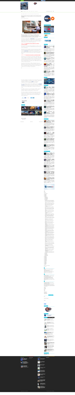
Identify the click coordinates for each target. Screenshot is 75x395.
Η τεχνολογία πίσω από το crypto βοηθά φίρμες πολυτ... (49, 237)
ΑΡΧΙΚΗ (22, 11)
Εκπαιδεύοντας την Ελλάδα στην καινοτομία (48, 239)
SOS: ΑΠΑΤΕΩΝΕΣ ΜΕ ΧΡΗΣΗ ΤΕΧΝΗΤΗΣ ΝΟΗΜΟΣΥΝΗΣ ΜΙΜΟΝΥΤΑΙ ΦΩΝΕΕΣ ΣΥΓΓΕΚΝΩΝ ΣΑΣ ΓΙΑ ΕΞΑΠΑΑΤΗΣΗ (25, 362)
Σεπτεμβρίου (46, 198)
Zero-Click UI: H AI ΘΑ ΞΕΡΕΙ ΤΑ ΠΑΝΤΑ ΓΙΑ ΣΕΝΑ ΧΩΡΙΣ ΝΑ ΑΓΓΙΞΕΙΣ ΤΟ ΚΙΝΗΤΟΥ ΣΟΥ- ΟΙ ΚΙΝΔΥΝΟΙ (50, 101)
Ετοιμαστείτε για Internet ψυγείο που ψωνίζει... (42, 364)
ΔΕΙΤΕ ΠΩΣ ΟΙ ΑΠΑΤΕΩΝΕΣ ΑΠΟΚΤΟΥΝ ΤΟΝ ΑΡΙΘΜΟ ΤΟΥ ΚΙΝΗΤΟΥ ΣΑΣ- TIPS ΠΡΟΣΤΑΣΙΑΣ (42, 380)
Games (31, 11)
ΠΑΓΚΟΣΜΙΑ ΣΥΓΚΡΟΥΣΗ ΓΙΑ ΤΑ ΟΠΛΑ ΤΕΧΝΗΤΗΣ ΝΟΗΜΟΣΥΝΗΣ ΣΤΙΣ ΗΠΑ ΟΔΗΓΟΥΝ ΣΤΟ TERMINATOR (50, 172)
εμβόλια (32, 81)
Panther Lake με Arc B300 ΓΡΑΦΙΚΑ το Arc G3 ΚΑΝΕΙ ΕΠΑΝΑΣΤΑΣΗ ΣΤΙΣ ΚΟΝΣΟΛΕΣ (50, 47)
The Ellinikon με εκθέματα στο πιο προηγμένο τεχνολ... (49, 214)
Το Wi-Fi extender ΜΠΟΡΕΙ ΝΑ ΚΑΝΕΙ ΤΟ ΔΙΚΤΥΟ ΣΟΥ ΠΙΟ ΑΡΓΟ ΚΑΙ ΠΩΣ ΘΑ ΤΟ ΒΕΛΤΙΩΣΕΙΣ (50, 145)
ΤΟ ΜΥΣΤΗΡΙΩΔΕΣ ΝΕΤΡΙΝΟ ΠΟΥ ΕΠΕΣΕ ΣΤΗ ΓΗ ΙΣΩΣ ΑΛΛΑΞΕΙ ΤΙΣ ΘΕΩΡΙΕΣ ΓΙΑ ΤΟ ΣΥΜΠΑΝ (50, 178)
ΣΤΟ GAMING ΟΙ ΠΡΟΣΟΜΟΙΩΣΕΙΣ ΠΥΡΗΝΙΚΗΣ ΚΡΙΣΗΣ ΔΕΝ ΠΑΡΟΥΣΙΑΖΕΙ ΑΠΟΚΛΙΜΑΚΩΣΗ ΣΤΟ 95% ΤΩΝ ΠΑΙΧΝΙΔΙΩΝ (49, 65)
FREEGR (27, 11)
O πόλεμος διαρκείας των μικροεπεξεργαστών (49, 219)
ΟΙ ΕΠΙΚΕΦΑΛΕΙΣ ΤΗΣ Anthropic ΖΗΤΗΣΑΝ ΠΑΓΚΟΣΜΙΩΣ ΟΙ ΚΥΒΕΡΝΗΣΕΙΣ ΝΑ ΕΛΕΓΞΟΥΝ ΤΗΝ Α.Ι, (49, 112)
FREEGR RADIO (24, 11)
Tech (33, 11)
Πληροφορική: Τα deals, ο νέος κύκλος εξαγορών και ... (49, 232)
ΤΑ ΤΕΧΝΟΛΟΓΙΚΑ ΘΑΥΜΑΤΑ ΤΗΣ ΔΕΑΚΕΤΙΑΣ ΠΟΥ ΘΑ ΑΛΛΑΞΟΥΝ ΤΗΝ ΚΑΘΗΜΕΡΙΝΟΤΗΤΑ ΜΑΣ (42, 387)
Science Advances (32, 38)
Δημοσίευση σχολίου (23, 119)
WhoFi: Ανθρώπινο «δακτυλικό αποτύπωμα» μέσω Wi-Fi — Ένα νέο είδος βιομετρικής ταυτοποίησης (49, 276)
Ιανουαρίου (46, 255)
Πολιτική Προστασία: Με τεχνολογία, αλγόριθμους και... (49, 200)
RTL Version (45, 192)
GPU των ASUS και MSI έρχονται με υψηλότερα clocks (42, 362)
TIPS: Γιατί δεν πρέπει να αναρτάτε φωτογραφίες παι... (49, 227)
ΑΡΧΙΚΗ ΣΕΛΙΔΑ (45, 293)
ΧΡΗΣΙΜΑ (29, 11)
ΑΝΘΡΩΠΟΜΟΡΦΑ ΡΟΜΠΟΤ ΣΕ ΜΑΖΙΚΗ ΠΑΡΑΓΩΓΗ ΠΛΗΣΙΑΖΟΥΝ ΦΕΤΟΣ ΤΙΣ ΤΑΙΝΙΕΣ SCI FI (50, 160)
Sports (44, 289)
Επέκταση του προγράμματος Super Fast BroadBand (49, 230)
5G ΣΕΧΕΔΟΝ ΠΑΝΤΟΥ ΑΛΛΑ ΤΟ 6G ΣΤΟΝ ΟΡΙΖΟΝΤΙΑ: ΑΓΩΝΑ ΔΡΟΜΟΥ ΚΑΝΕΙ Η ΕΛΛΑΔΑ (25, 366)
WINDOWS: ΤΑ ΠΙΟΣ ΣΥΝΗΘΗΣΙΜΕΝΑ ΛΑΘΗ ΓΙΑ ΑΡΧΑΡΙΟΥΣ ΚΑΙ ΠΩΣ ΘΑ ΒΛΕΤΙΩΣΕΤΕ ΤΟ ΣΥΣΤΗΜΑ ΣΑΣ (49, 94)
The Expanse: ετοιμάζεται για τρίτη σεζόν (42, 377)
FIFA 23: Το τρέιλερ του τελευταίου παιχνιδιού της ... (49, 215)
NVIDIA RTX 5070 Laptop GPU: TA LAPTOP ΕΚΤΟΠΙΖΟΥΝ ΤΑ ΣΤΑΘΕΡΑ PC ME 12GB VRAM (50, 53)
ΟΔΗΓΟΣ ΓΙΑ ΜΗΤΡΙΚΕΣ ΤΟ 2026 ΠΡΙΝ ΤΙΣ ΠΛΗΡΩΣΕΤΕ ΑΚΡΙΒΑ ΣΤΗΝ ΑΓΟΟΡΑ (50, 127)
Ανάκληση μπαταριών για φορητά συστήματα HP (42, 358)
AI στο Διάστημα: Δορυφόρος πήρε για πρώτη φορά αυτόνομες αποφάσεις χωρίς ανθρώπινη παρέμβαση (48, 277)
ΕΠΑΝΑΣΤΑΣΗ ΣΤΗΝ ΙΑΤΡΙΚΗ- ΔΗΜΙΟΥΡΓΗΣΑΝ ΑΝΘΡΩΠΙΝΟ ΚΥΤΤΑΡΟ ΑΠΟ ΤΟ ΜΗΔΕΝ (50, 166)
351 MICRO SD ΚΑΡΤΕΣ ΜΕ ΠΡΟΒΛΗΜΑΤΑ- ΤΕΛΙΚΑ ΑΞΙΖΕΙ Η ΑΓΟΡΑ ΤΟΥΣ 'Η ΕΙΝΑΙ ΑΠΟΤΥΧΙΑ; (50, 121)
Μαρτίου (46, 254)
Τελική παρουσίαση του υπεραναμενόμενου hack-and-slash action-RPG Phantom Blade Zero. (49, 283)
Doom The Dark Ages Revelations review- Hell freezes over (49, 284)
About (44, 191)
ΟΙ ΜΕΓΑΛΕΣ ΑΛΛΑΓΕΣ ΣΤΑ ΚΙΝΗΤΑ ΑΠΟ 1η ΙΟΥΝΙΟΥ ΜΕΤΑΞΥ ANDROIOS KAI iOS (42, 383)
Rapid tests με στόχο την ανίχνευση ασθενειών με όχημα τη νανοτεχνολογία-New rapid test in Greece (42, 371)
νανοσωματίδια (26, 50)
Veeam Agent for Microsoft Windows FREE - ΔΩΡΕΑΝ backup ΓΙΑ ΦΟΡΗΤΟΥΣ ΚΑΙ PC (30, 0)
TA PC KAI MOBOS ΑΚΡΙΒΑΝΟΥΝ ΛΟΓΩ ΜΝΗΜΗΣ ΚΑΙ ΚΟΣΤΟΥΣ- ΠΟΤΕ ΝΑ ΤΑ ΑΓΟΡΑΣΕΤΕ (50, 133)
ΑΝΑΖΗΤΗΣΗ (36, 11)
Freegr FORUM (45, 292)
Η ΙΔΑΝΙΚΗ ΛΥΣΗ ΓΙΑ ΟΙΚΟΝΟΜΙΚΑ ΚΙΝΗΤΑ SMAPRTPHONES (25, 359)
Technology (45, 288)
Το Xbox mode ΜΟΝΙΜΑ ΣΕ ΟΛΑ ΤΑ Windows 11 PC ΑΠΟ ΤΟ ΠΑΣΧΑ (50, 58)
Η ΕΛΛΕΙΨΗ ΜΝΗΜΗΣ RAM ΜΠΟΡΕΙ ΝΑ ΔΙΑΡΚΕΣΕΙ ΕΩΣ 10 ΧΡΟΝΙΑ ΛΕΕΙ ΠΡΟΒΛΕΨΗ (50, 139)
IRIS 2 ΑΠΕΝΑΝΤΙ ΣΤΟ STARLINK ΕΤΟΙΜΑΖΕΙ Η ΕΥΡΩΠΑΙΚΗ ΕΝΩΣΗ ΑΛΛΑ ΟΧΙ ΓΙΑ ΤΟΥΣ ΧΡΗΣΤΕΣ (50, 154)
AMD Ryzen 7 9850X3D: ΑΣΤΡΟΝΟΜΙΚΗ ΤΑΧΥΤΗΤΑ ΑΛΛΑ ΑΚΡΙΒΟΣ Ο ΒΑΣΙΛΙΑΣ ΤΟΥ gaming (50, 71)
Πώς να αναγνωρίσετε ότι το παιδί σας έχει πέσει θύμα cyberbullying (42, 374)
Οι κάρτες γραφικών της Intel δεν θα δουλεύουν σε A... (49, 252)
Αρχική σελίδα (45, 266)
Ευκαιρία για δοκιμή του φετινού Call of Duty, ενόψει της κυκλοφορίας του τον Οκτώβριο (48, 282)
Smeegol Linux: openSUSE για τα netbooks (42, 367)
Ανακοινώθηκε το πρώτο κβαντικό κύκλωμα (48, 244)
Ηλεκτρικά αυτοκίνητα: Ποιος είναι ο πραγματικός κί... (49, 207)
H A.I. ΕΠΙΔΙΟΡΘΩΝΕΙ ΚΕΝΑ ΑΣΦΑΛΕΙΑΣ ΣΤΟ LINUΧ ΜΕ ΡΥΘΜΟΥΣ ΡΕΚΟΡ (50, 107)
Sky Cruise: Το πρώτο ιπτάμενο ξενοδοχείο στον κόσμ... (49, 203)
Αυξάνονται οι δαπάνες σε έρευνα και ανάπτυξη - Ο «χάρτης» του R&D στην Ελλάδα (48, 270)
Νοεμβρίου (46, 197)
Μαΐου (45, 253)
